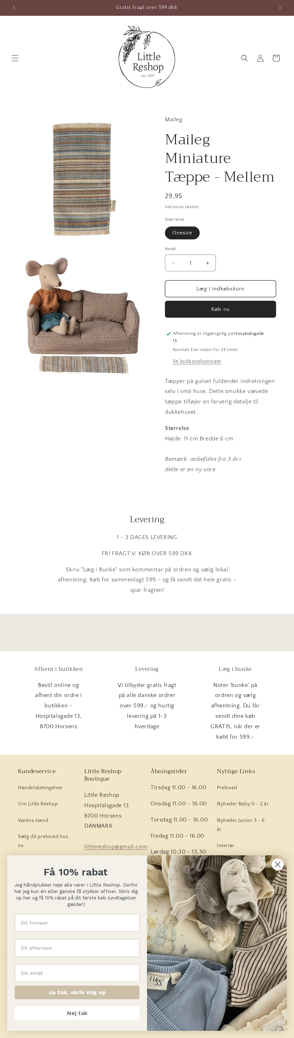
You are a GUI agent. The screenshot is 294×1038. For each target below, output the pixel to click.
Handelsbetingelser (40, 788)
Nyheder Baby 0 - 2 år (243, 804)
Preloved (227, 788)
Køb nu (220, 309)
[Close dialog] (277, 864)
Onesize (182, 233)
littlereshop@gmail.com (115, 846)
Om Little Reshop (38, 804)
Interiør (225, 845)
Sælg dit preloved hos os (43, 841)
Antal (170, 248)
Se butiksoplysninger (197, 361)
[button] (15, 58)
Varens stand (33, 820)
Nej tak (77, 1013)
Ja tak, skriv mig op (77, 992)
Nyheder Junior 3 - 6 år (241, 825)
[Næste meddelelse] (280, 8)
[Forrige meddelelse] (14, 8)
